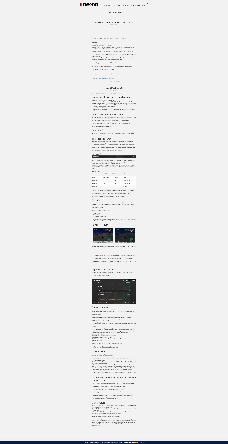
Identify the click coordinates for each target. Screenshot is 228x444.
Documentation (139, 3)
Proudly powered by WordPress (108, 440)
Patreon (144, 5)
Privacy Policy (144, 6)
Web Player (139, 5)
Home (104, 3)
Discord (105, 5)
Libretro (111, 3)
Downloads (128, 3)
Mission (123, 3)
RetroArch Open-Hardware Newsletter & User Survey (114, 22)
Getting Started (124, 5)
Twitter (119, 5)
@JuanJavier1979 (122, 440)
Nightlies (133, 3)
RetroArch (116, 3)
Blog (120, 3)
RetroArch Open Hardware (115, 81)
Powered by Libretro (132, 5)
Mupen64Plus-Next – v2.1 (114, 88)
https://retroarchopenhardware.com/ (104, 76)
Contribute (114, 5)
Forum (144, 3)
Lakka (108, 3)
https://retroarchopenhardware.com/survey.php (105, 78)
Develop (109, 5)
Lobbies (139, 6)
